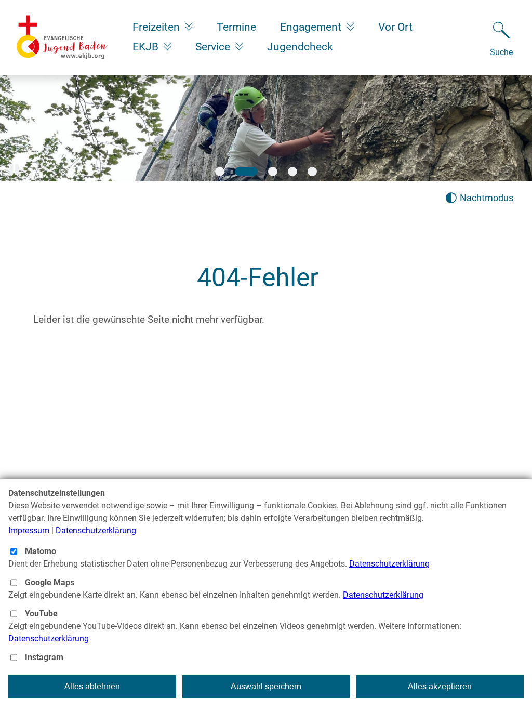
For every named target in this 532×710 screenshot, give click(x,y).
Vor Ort (395, 27)
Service (214, 47)
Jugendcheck (300, 47)
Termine (236, 27)
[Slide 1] (220, 171)
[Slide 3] (273, 171)
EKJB (146, 47)
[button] (14, 169)
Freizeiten (157, 27)
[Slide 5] (312, 171)
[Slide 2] (246, 171)
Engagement (312, 27)
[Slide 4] (292, 171)
